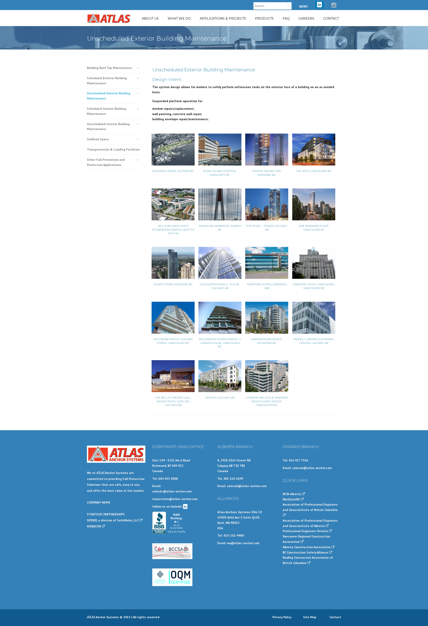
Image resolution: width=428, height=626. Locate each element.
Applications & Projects (223, 19)
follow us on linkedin (167, 506)
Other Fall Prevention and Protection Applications (106, 162)
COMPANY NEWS (98, 502)
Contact (331, 19)
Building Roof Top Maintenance (109, 68)
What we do (179, 19)
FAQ (286, 19)
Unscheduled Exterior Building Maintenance (108, 95)
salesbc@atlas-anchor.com (172, 491)
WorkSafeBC (291, 499)
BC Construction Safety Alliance (306, 552)
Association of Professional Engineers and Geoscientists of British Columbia (310, 507)
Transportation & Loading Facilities (113, 149)
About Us (150, 19)
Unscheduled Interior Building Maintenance (108, 126)
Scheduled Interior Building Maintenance (106, 111)
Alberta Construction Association (307, 547)
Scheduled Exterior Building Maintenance (107, 80)
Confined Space (98, 139)
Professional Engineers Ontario (306, 531)
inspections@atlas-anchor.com (175, 499)
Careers (306, 19)
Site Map (309, 617)
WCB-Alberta (292, 494)
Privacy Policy (282, 617)
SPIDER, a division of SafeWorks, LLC (113, 520)
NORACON (94, 526)
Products (264, 19)
